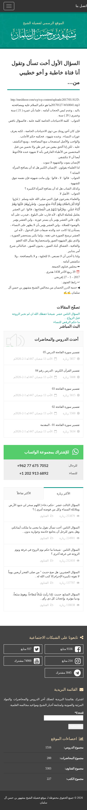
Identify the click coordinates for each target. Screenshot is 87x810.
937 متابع (26, 649)
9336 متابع (66, 649)
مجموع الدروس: (73, 747)
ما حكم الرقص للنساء (66, 322)
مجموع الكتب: (74, 779)
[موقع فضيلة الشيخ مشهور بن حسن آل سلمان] (43, 33)
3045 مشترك (64, 672)
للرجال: (72, 465)
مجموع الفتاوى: (74, 768)
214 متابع (67, 660)
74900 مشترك (22, 660)
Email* (79, 713)
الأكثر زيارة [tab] (63, 493)
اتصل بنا (81, 6)
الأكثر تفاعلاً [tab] (24, 493)
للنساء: (73, 473)
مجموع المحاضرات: (71, 758)
